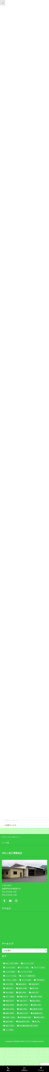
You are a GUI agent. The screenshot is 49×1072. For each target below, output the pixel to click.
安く (10, 997)
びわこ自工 (12, 963)
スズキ (10, 968)
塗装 (22, 992)
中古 (9, 984)
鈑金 (9, 1022)
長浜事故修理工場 (28, 1026)
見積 (23, 1013)
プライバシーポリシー (10, 837)
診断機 (37, 1013)
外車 (34, 992)
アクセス (41, 1070)
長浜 (10, 1026)
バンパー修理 (28, 976)
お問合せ (24, 1070)
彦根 (37, 997)
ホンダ (26, 980)
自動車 (37, 1009)
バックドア (26, 972)
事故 (22, 984)
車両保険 (25, 1017)
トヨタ (10, 972)
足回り (10, 1017)
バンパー (11, 976)
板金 (36, 1001)
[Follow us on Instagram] (16, 900)
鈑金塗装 (23, 1022)
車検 (40, 1017)
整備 (10, 1001)
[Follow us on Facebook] (4, 900)
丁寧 (40, 980)
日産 (23, 1001)
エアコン (28, 963)
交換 (35, 984)
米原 (10, 1009)
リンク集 (5, 843)
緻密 (23, 1009)
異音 (37, 1005)
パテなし (11, 980)
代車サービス (11, 825)
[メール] (10, 900)
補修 (10, 1013)
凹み (9, 992)
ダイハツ (39, 968)
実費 (23, 997)
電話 (8, 1070)
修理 (22, 988)
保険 (9, 988)
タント (24, 968)
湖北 (10, 1005)
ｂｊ (9, 1030)
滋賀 (23, 1005)
